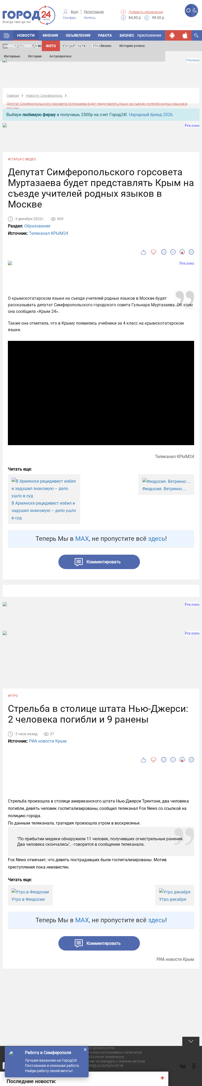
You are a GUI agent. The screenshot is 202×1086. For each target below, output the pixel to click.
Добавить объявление (146, 12)
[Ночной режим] (194, 10)
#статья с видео (22, 159)
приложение (149, 35)
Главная (13, 95)
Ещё (96, 46)
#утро (13, 696)
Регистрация (94, 12)
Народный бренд (21, 46)
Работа (105, 35)
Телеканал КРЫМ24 (48, 233)
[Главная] (6, 35)
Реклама (192, 60)
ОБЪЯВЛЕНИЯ (78, 35)
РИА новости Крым (48, 741)
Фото (51, 46)
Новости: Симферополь (44, 95)
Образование (37, 225)
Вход (74, 12)
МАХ (82, 538)
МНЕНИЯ (50, 35)
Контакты (74, 46)
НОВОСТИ (26, 35)
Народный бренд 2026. (151, 114)
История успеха (132, 46)
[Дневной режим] (188, 10)
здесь (156, 538)
